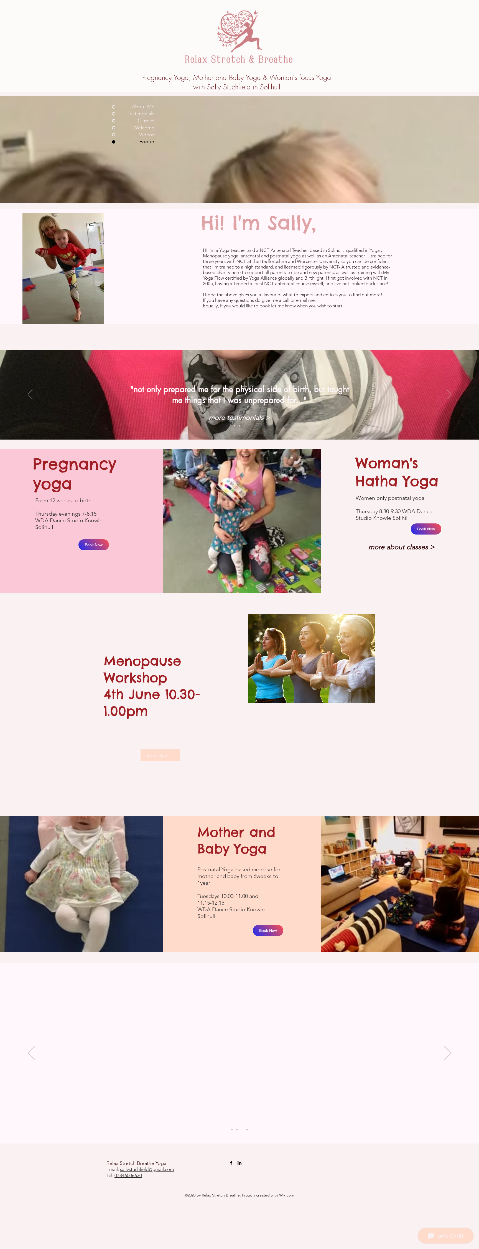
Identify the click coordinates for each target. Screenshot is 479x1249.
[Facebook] (231, 1163)
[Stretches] (237, 1129)
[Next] (448, 395)
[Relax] (242, 1129)
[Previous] (30, 395)
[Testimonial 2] (239, 426)
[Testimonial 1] (234, 426)
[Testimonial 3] (244, 426)
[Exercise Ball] (247, 1129)
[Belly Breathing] (232, 1129)
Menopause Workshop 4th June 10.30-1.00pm (152, 686)
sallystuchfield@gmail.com (147, 1169)
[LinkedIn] (239, 1163)
